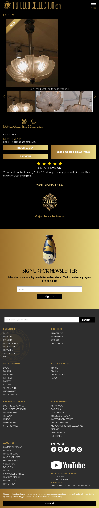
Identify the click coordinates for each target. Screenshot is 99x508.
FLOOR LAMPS (57, 337)
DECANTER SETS (10, 413)
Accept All (49, 503)
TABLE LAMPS (57, 343)
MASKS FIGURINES (11, 423)
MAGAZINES (8, 375)
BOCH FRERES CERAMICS (13, 406)
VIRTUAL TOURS (9, 481)
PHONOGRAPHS (58, 375)
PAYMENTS (8, 467)
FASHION (7, 371)
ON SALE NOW (9, 464)
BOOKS (6, 368)
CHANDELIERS (57, 333)
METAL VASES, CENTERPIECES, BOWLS (67, 426)
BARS (5, 333)
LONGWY (7, 419)
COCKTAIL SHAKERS (59, 423)
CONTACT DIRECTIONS (12, 447)
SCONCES (55, 340)
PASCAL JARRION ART (12, 395)
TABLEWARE (56, 436)
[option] (21, 101)
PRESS (6, 471)
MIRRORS (55, 429)
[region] (49, 498)
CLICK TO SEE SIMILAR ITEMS (73, 152)
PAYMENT (25, 156)
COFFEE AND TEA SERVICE (62, 419)
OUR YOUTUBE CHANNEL (13, 474)
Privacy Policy (56, 497)
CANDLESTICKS (57, 413)
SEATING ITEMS (9, 353)
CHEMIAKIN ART (9, 391)
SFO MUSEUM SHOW (11, 477)
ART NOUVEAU (57, 406)
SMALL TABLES (9, 357)
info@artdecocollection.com (49, 216)
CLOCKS (54, 368)
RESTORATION (9, 484)
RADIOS (54, 378)
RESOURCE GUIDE (10, 454)
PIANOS (54, 371)
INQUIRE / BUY (25, 147)
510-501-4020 (57, 483)
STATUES (7, 385)
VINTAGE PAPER (9, 388)
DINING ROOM (9, 347)
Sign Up (49, 296)
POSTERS (7, 381)
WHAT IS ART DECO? (11, 457)
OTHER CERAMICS (10, 426)
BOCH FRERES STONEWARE (14, 409)
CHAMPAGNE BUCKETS (61, 416)
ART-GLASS (8, 416)
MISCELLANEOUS (58, 433)
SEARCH (86, 319)
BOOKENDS (56, 409)
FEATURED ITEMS (10, 461)
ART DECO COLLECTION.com (64, 473)
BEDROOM (7, 337)
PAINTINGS (7, 378)
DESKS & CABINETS (11, 343)
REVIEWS (7, 450)
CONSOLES (8, 340)
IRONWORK (8, 350)
